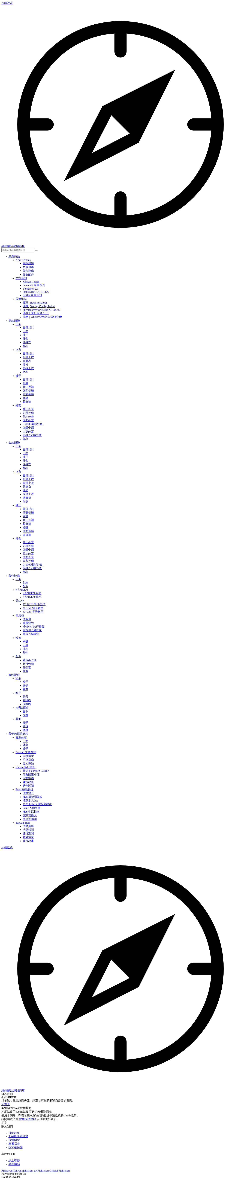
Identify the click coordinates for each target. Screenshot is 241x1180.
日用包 (20, 615)
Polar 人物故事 (31, 807)
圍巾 (25, 689)
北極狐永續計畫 (18, 1136)
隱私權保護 (15, 1147)
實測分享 (21, 737)
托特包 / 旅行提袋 (33, 626)
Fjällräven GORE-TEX (36, 291)
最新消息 (21, 298)
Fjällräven (14, 1132)
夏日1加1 (28, 327)
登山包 (20, 600)
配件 (25, 586)
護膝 (25, 730)
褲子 (25, 334)
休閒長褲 (28, 390)
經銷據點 (14, 1164)
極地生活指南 (31, 811)
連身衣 (27, 342)
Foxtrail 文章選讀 (26, 752)
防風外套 (28, 412)
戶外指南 (28, 759)
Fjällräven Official (48, 1170)
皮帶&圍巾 (22, 707)
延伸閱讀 (28, 785)
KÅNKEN (22, 589)
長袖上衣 (28, 368)
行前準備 (28, 778)
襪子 (25, 685)
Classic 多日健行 (25, 767)
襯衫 (25, 364)
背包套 (27, 667)
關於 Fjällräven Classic (36, 770)
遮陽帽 (27, 700)
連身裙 (27, 497)
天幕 (25, 645)
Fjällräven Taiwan (11, 1170)
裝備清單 (28, 837)
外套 (25, 338)
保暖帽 (27, 704)
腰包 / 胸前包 (31, 634)
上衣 (25, 331)
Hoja (18, 324)
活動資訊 (28, 826)
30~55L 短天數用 (33, 608)
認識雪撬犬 (30, 815)
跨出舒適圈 (30, 819)
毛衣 (25, 372)
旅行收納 (28, 663)
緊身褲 (27, 401)
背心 (25, 346)
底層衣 (27, 360)
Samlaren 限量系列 (34, 285)
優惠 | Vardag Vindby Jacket (39, 306)
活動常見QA (30, 800)
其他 (25, 671)
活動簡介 (28, 793)
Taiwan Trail (23, 822)
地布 (25, 648)
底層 (25, 398)
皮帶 (25, 715)
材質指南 (14, 1143)
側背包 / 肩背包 (32, 630)
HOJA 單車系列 (32, 295)
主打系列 (21, 278)
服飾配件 (28, 274)
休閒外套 (28, 420)
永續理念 (28, 755)
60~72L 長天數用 (33, 611)
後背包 (27, 619)
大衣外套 (28, 431)
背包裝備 (28, 270)
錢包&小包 (29, 660)
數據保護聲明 (27, 1119)
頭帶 (25, 696)
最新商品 (14, 256)
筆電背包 (28, 622)
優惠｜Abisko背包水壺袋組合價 (42, 316)
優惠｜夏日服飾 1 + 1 (36, 313)
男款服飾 (28, 263)
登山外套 (28, 409)
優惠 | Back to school (35, 302)
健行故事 (28, 781)
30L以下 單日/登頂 (34, 604)
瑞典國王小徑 (31, 774)
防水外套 (28, 416)
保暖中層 (28, 427)
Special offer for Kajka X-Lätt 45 (41, 309)
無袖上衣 (28, 482)
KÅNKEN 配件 (32, 596)
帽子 (25, 681)
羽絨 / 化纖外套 (32, 435)
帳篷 (18, 637)
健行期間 (28, 833)
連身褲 (27, 534)
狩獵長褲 (28, 394)
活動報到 (28, 829)
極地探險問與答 (32, 796)
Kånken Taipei (31, 281)
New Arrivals (23, 259)
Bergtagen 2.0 (30, 288)
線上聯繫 (14, 1160)
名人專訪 (28, 763)
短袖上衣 (28, 357)
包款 (25, 582)
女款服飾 (28, 267)
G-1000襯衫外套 (33, 424)
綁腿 (25, 726)
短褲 (25, 383)
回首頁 (5, 1104)
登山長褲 (28, 386)
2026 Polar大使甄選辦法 (37, 804)
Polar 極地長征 (24, 789)
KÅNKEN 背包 (32, 593)
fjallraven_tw (30, 1170)
